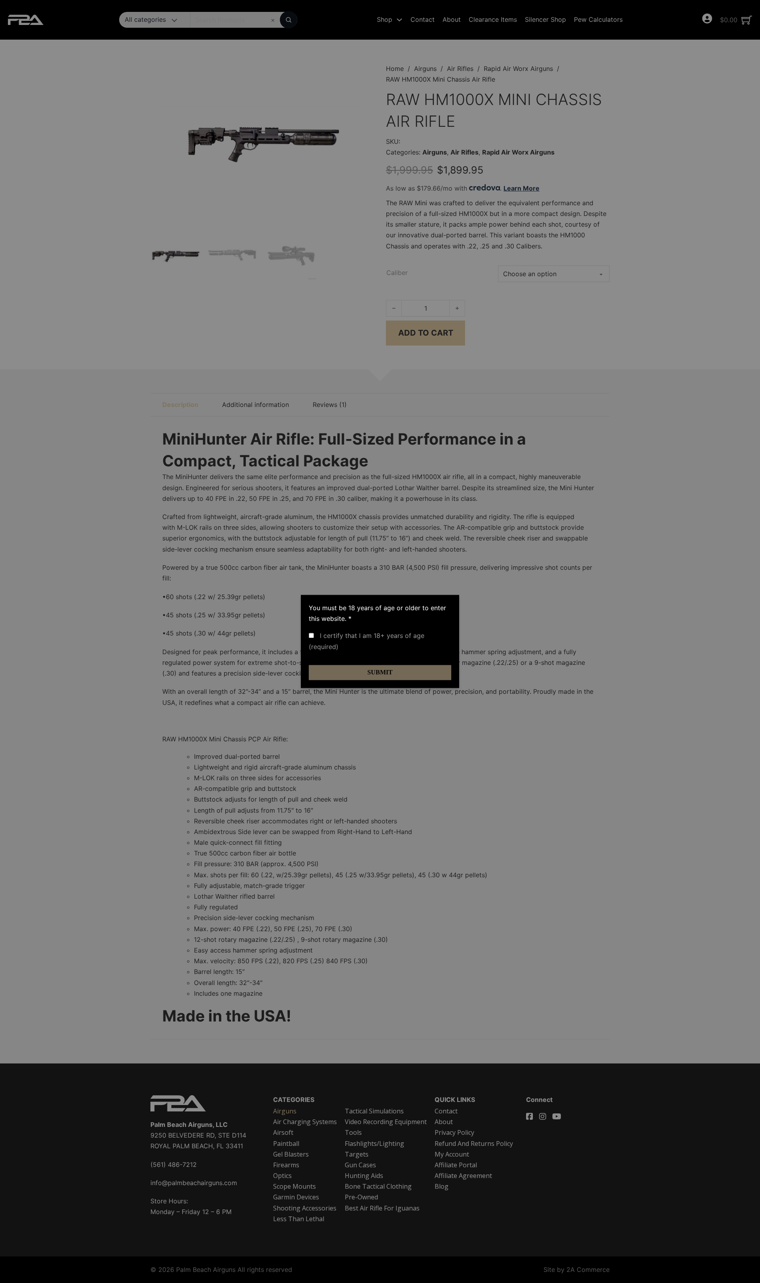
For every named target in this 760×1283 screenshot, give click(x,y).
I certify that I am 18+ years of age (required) (366, 641)
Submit (380, 672)
